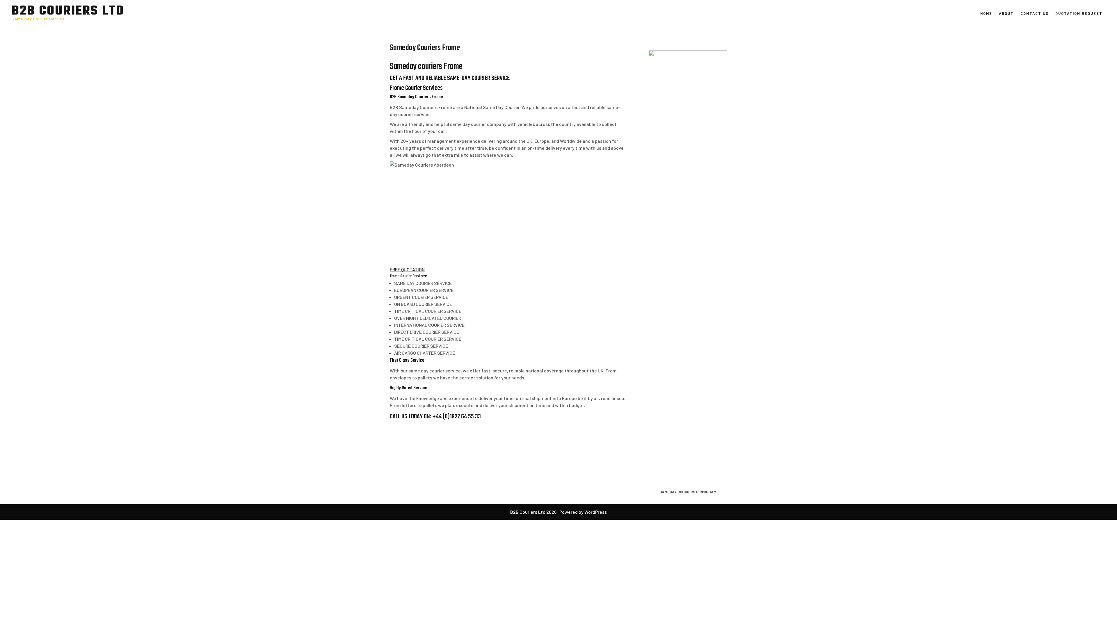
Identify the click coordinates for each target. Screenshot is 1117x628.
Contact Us (1034, 13)
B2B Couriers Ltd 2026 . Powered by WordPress (558, 512)
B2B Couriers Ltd (68, 11)
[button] (407, 269)
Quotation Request (1078, 13)
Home (986, 13)
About (1006, 13)
